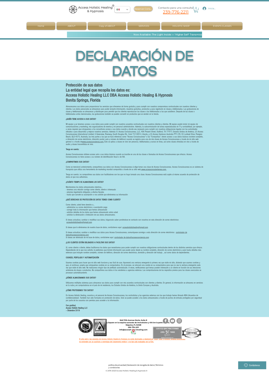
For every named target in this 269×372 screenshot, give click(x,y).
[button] (71, 26)
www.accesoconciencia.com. (93, 141)
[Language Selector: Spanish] (122, 9)
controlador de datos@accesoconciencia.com (131, 237)
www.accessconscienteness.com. (153, 169)
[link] (196, 10)
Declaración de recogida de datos (141, 365)
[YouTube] (172, 321)
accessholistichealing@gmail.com (79, 222)
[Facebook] (165, 321)
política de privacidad (117, 365)
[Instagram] (179, 321)
